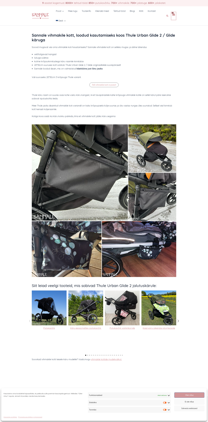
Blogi (132, 11)
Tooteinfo (86, 11)
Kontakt (152, 11)
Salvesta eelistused (189, 408)
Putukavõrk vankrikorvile (122, 328)
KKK (141, 11)
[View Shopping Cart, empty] (173, 16)
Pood (58, 11)
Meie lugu (72, 11)
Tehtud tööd (119, 11)
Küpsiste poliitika (10, 417)
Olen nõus (189, 395)
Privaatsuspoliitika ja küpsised (30, 417)
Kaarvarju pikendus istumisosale (159, 328)
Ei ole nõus (189, 402)
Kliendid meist (102, 11)
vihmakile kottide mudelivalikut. (106, 359)
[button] (62, 11)
